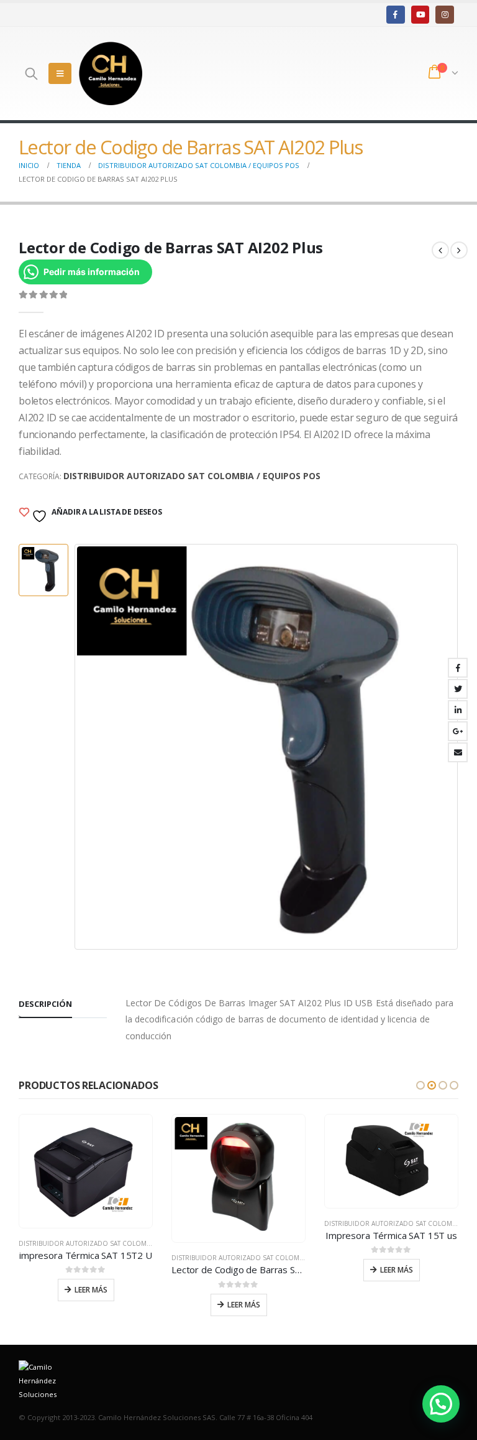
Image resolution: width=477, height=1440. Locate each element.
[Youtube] (420, 15)
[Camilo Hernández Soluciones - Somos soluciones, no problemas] (110, 73)
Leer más (91, 1289)
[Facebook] (395, 15)
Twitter (458, 689)
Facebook (458, 668)
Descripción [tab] (45, 1003)
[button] (420, 1085)
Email (458, 752)
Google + (458, 731)
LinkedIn (458, 710)
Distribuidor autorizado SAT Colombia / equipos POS (191, 476)
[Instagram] (444, 15)
